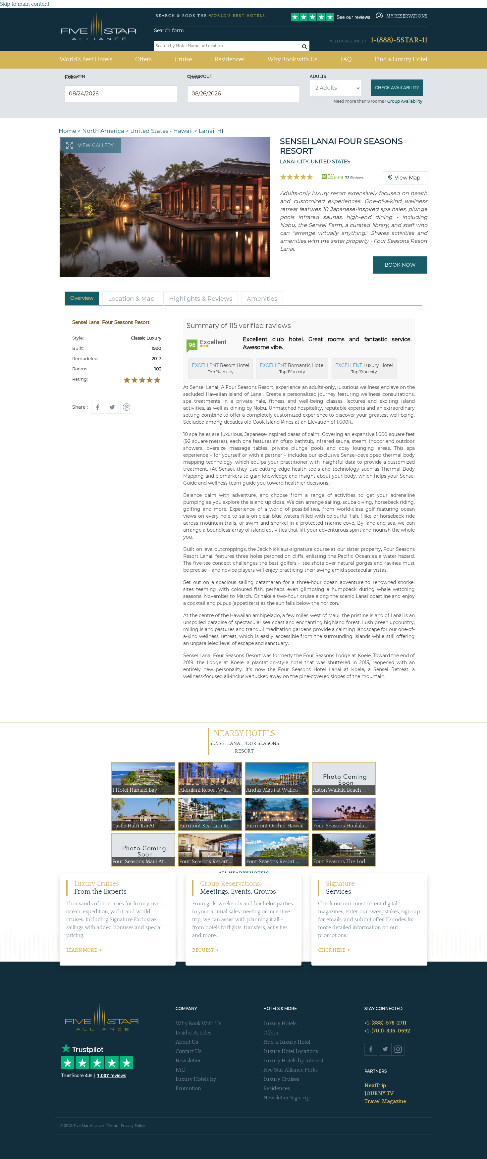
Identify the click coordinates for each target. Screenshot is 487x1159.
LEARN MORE (81, 950)
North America (103, 131)
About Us (187, 1042)
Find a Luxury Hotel (401, 59)
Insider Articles (193, 1033)
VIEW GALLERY (96, 145)
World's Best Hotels (86, 59)
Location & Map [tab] (131, 298)
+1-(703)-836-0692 (387, 1031)
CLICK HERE (331, 950)
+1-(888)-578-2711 (385, 1023)
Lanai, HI (211, 131)
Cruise (183, 59)
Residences (229, 59)
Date (73, 77)
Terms (112, 1126)
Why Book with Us (292, 59)
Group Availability (404, 101)
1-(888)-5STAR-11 (399, 40)
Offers (143, 59)
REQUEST (203, 950)
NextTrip (375, 1085)
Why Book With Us (198, 1024)
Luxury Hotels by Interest (293, 1061)
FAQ (346, 59)
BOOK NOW (400, 265)
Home (67, 131)
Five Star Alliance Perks (290, 1070)
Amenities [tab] (262, 298)
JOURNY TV (379, 1093)
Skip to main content (24, 4)
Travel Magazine (385, 1101)
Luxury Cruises (281, 1079)
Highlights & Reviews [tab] (200, 298)
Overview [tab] (81, 298)
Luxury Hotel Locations (290, 1051)
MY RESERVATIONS (406, 16)
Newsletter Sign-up (286, 1098)
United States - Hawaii (161, 131)
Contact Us (188, 1051)
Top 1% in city (220, 368)
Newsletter (188, 1061)
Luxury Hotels (280, 1024)
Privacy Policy (133, 1126)
